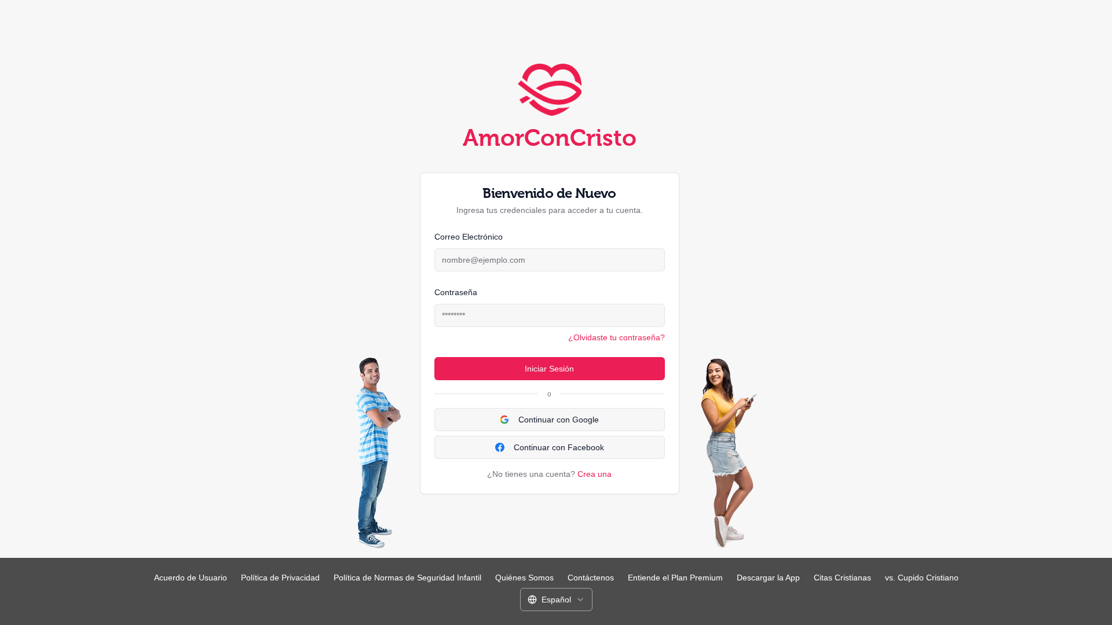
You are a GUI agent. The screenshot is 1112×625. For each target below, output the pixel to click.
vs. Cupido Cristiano (922, 577)
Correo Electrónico (468, 236)
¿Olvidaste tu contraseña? (616, 337)
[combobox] (556, 599)
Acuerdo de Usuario (190, 577)
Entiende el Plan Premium (675, 577)
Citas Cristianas (842, 577)
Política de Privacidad (280, 577)
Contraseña (455, 292)
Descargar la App (768, 577)
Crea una (594, 474)
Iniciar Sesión (549, 368)
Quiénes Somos (524, 577)
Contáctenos (591, 577)
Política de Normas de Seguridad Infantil (407, 577)
